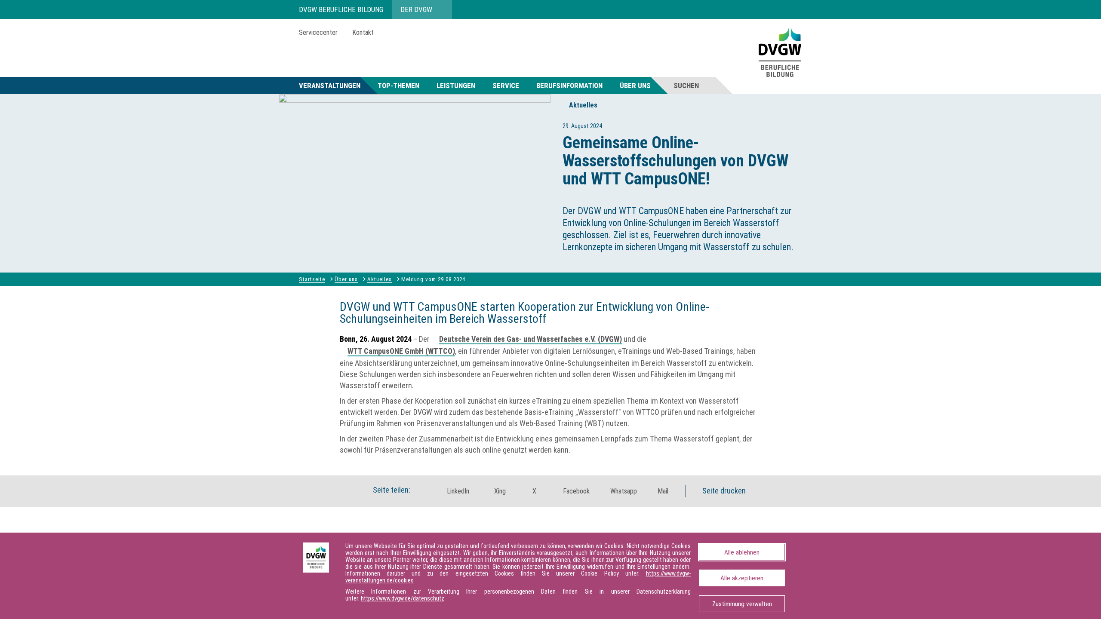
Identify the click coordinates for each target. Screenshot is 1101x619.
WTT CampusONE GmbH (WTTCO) (401, 350)
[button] (453, 491)
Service (505, 85)
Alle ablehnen (742, 552)
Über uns (635, 85)
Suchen (686, 85)
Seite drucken (723, 490)
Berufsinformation (569, 85)
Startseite (312, 279)
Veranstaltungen (329, 85)
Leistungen (456, 85)
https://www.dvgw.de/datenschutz (402, 598)
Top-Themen (398, 85)
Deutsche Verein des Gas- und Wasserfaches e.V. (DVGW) (530, 338)
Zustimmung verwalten (742, 604)
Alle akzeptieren (741, 578)
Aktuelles (583, 105)
